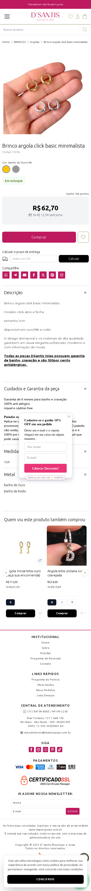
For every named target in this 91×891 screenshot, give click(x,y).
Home (6, 41)
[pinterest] (52, 749)
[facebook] (31, 749)
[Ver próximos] (84, 572)
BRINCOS (20, 41)
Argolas (34, 41)
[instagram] (38, 749)
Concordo (45, 879)
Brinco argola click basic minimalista (65, 41)
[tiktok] (59, 749)
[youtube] (45, 749)
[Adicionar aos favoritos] (40, 613)
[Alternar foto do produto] (40, 560)
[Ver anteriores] (6, 572)
